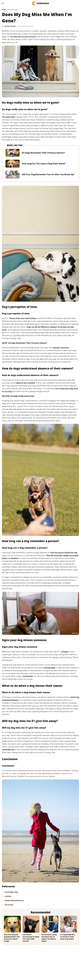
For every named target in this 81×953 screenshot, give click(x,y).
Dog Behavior (13, 9)
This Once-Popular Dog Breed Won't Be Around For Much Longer (11, 938)
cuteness (8, 896)
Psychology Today (11, 892)
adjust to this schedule (25, 383)
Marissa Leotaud (10, 26)
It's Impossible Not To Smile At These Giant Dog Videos (67, 937)
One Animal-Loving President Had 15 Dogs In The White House (49, 938)
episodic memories (61, 347)
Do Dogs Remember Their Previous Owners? (43, 152)
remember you (8, 749)
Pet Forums (9, 905)
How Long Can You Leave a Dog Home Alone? (43, 163)
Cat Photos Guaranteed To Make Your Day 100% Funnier (31, 938)
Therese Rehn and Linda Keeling (22, 318)
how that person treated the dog (63, 552)
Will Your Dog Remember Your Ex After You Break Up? (48, 174)
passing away (49, 667)
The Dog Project (8, 117)
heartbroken (28, 676)
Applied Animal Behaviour (14, 900)
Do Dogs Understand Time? (23, 396)
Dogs (4, 9)
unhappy (64, 651)
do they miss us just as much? (23, 36)
